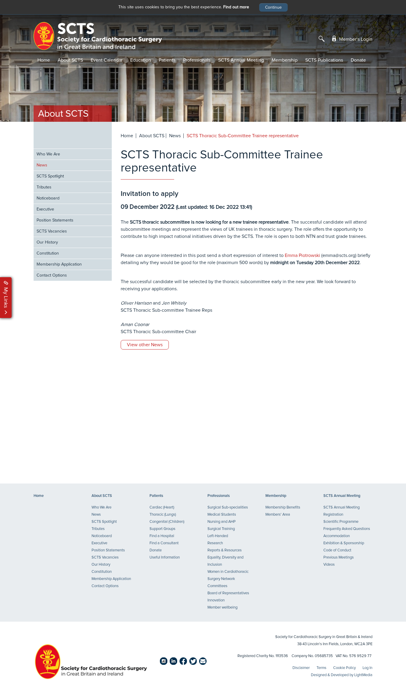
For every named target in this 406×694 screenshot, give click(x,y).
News (42, 165)
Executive (45, 209)
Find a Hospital (162, 536)
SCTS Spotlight (50, 176)
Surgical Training (221, 529)
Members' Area (277, 515)
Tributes (44, 187)
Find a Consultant (164, 543)
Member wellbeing (222, 607)
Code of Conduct (337, 550)
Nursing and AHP (221, 522)
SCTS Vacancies (52, 231)
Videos (329, 565)
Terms (321, 668)
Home (43, 60)
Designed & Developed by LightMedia (341, 675)
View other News (145, 344)
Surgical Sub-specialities (227, 507)
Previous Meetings (338, 557)
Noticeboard (48, 198)
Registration (333, 515)
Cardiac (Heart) (162, 507)
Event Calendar (106, 60)
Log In (367, 668)
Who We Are (48, 154)
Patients (167, 60)
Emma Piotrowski (302, 255)
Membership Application (59, 264)
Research (215, 543)
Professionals (196, 60)
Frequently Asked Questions (346, 529)
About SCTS (70, 60)
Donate (358, 60)
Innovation (216, 600)
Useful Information (165, 557)
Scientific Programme (340, 522)
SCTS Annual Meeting (241, 60)
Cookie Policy (344, 668)
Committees (217, 586)
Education (140, 60)
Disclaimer (301, 668)
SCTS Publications (324, 60)
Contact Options (52, 275)
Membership (285, 60)
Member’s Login (355, 39)
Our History (47, 242)
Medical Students (221, 515)
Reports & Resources (224, 550)
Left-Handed (217, 536)
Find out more (236, 7)
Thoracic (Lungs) (163, 515)
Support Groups (162, 529)
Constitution (48, 253)
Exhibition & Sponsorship (343, 543)
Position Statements (55, 220)
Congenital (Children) (167, 522)
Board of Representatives (228, 593)
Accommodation (336, 536)
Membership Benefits (282, 507)
